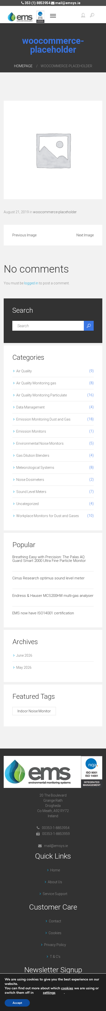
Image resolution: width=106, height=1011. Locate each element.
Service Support (55, 894)
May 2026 (24, 667)
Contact (55, 921)
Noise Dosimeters (30, 480)
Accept (17, 1003)
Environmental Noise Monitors (40, 443)
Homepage (23, 66)
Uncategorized (27, 504)
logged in (31, 283)
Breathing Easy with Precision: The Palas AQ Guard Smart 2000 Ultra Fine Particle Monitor (49, 559)
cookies (67, 988)
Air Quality (24, 371)
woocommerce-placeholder (55, 212)
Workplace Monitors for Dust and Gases (47, 516)
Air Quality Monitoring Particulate (41, 395)
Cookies (55, 933)
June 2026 (24, 655)
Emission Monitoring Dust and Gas (43, 419)
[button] (83, 15)
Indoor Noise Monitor (34, 711)
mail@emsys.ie (67, 3)
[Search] (89, 326)
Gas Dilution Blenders (32, 455)
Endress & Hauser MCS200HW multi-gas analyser (52, 595)
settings (49, 993)
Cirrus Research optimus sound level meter (48, 578)
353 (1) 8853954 (37, 3)
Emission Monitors (31, 431)
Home (55, 870)
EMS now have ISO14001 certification (43, 613)
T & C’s (55, 957)
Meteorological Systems (35, 468)
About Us (55, 882)
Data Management (30, 407)
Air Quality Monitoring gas (36, 383)
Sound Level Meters (31, 492)
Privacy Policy (55, 945)
